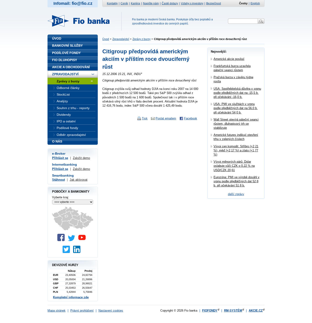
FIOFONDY (209, 310)
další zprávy (236, 194)
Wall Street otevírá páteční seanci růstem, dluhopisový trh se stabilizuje (236, 123)
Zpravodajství (120, 39)
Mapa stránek (57, 310)
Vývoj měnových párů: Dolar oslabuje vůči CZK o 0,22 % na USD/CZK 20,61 (234, 166)
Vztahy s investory (192, 3)
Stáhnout (58, 179)
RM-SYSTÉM (233, 310)
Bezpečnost (213, 3)
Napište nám (151, 3)
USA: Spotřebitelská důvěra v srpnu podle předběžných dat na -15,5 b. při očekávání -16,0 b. (237, 93)
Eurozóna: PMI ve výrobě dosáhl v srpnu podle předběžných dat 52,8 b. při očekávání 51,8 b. (236, 181)
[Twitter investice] (67, 252)
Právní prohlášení (82, 310)
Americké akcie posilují (229, 59)
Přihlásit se (60, 158)
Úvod (105, 39)
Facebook (190, 118)
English (255, 3)
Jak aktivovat (78, 179)
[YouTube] (83, 240)
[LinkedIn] (78, 252)
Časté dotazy (170, 3)
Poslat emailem (166, 118)
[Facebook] (62, 240)
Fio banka (81, 20)
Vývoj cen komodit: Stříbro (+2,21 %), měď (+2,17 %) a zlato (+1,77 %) (236, 150)
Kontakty (112, 3)
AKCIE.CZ (256, 310)
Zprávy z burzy (141, 39)
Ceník (124, 3)
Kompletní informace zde (71, 297)
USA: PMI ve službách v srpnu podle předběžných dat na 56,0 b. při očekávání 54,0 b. (236, 108)
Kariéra (135, 3)
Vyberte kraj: (60, 197)
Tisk (145, 118)
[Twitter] (72, 240)
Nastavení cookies (110, 310)
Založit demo (81, 158)
